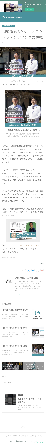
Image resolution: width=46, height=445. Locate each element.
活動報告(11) (5, 257)
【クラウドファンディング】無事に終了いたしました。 (21, 328)
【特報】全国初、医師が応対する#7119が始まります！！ (22, 310)
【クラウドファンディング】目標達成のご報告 (18, 346)
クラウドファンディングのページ (30, 245)
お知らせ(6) (12, 257)
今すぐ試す (29, 9)
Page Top (23, 427)
